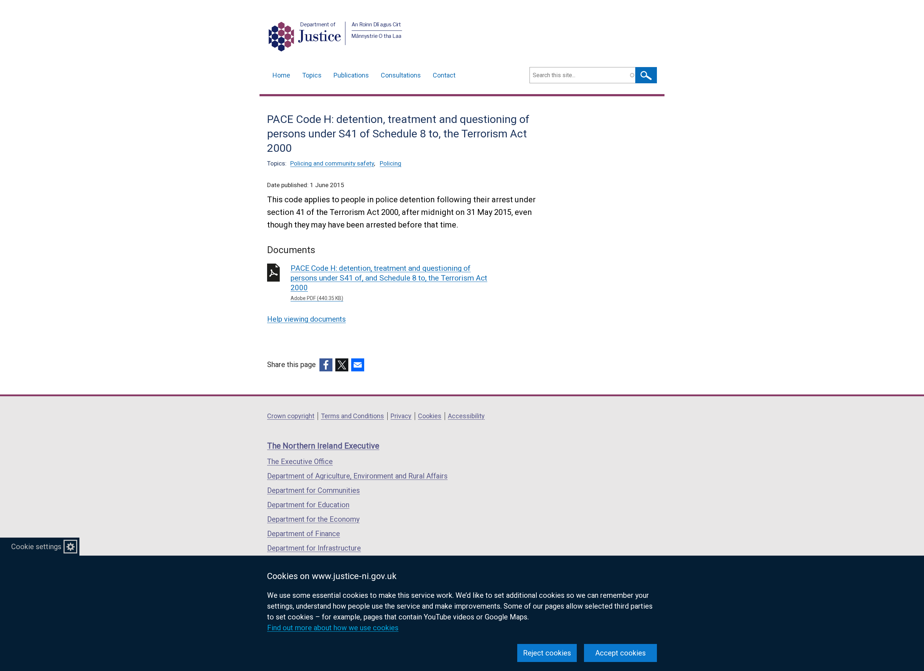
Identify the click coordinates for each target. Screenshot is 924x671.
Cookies (429, 416)
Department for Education (308, 504)
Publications (351, 75)
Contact (444, 75)
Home (281, 75)
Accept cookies (620, 653)
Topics (312, 75)
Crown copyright (290, 416)
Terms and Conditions (352, 416)
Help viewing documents (306, 319)
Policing (390, 163)
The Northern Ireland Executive (323, 445)
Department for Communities (313, 490)
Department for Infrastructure (314, 548)
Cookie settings (36, 546)
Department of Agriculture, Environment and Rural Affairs (357, 476)
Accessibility (466, 416)
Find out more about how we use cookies (332, 627)
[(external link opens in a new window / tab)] (325, 364)
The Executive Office (300, 461)
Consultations (401, 75)
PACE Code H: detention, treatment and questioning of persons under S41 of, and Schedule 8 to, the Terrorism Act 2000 (389, 282)
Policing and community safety (332, 163)
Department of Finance (303, 533)
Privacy (401, 416)
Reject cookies (547, 653)
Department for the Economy (313, 519)
